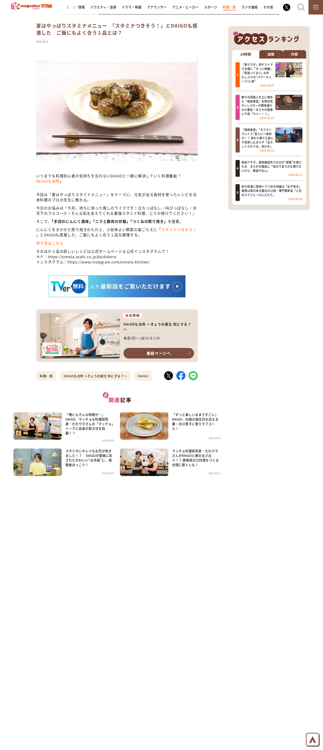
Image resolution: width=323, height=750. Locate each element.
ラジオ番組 (249, 7)
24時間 (245, 54)
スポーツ (210, 7)
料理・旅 (229, 7)
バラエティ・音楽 (103, 7)
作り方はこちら (50, 243)
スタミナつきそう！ (178, 229)
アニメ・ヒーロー (185, 7)
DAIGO (143, 376)
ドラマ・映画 (132, 7)
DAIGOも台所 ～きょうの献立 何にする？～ (95, 376)
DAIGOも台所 (48, 181)
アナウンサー (157, 7)
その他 (268, 7)
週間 (270, 54)
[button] (71, 7)
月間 (294, 54)
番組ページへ (159, 353)
